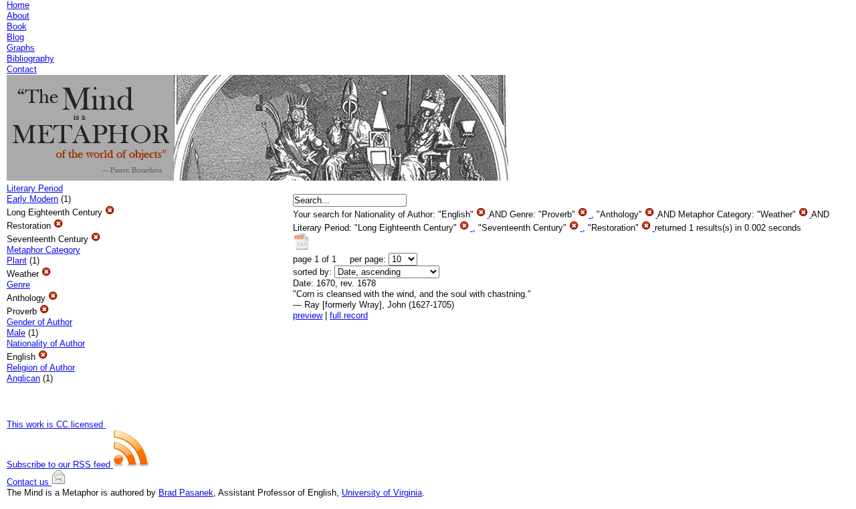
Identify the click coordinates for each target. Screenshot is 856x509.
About (18, 16)
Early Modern (32, 199)
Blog (15, 37)
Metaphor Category (43, 250)
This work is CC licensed (56, 424)
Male (16, 333)
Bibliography (30, 59)
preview (307, 315)
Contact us (29, 482)
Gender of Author (39, 322)
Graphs (21, 48)
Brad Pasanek (185, 493)
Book (17, 26)
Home (18, 5)
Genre (18, 285)
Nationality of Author (46, 343)
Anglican (23, 378)
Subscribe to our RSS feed (60, 465)
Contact (22, 69)
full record (349, 315)
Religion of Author (41, 368)
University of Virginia (382, 493)
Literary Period (35, 188)
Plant (17, 261)
